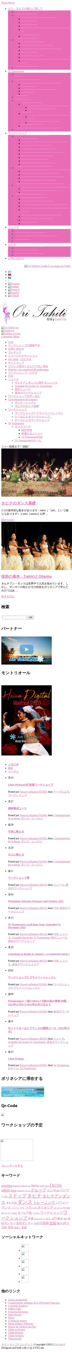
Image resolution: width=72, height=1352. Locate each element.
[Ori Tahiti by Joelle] (34, 324)
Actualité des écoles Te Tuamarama (33, 386)
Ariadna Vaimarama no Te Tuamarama (48, 107)
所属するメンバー (32, 126)
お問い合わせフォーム (34, 199)
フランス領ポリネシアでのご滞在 (41, 216)
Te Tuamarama (16, 71)
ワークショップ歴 (18, 877)
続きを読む (8, 520)
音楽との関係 (29, 53)
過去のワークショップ (28, 230)
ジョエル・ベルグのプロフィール (35, 12)
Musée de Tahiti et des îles (22, 1326)
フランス (31, 1207)
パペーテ (15, 1208)
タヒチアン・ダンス (27, 67)
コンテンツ (14, 352)
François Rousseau (18, 1311)
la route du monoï (17, 1320)
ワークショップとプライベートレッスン (39, 185)
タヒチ (34, 1195)
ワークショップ (17, 133)
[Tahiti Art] (7, 330)
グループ (38, 1190)
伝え (48, 1218)
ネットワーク (23, 100)
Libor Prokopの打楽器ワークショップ (43, 153)
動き (60, 1218)
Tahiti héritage (15, 1332)
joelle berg (44, 1186)
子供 (36, 1223)
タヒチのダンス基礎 (27, 39)
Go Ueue (59, 1344)
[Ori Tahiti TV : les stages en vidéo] (47, 266)
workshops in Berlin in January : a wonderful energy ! (39, 954)
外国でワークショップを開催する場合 (44, 206)
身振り (17, 1227)
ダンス (24, 1202)
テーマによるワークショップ (32, 136)
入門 (54, 1218)
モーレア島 (25, 1212)
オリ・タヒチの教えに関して (25, 8)
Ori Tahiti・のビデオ (26, 251)
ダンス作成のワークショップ (38, 150)
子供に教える (29, 26)
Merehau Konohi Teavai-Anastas (38, 91)
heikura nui (25, 1186)
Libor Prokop (28, 88)
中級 (31, 1218)
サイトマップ (16, 362)
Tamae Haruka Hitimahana (42, 110)
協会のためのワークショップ (38, 192)
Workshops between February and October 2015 (35, 901)
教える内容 (21, 97)
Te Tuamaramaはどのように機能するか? (38, 129)
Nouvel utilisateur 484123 (33, 884)
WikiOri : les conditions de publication (28, 369)
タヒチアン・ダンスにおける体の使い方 (45, 143)
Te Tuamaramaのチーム (28, 81)
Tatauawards (14, 1338)
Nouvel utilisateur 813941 (33, 791)
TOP (10, 342)
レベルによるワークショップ (33, 167)
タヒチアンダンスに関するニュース (36, 237)
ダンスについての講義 (34, 160)
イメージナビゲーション (29, 255)
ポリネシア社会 (10, 1213)
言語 (10, 1227)
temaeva (20, 1190)
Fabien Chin (14, 1308)
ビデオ (12, 244)
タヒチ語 (11, 1202)
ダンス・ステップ (32, 57)
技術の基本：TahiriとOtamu (37, 46)
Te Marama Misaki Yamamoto (44, 122)
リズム (36, 1213)
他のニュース (23, 241)
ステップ (17, 1196)
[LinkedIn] (25, 1266)
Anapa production (17, 1299)
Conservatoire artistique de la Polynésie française (34, 1302)
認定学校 (26, 113)
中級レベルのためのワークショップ (42, 178)
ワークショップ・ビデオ (29, 248)
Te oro (27, 1191)
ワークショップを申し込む (31, 195)
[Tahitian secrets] (10, 333)
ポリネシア (45, 1207)
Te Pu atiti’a (27, 94)
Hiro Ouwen (14, 1314)
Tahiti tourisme (16, 1335)
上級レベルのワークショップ (38, 181)
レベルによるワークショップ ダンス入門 (45, 171)
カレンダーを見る (12, 1165)
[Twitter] (25, 1274)
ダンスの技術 (29, 140)
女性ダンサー (24, 1223)
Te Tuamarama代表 (32, 104)
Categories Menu (10, 336)
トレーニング (44, 1202)
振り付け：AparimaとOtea (36, 147)
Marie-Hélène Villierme (20, 1323)
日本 (4, 1227)
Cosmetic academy (18, 1305)
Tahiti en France (16, 1329)
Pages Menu (7, 2)
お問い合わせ (16, 258)
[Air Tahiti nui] (9, 327)
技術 (53, 1223)
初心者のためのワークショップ (40, 174)
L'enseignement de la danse (22, 399)
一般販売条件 (29, 223)
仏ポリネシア (39, 1219)
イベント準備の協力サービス (38, 164)
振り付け (63, 1223)
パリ (22, 1207)
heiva (35, 1185)
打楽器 (44, 1223)
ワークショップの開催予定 (37, 220)
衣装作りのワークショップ (37, 157)
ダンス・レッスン (25, 15)
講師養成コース (30, 36)
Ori (53, 1185)
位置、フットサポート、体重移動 (41, 50)
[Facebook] (25, 1250)
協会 (65, 1219)
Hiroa (11, 1317)
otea (13, 1190)
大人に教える (29, 22)
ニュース (13, 227)
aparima (6, 1185)
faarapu (16, 1186)
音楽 (24, 1227)
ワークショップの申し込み (37, 202)
